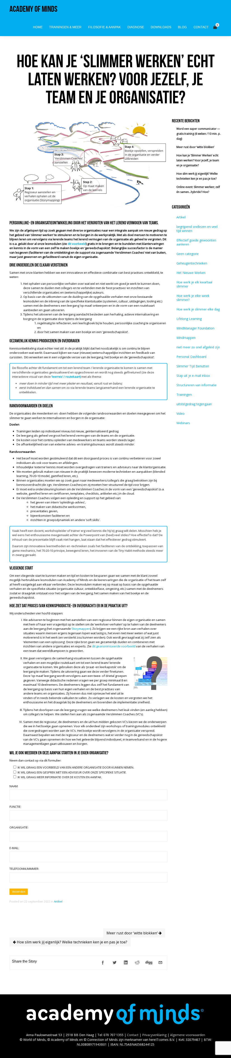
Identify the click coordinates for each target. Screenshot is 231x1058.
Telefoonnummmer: (24, 869)
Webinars (183, 423)
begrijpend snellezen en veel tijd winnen (196, 229)
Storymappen (81, 629)
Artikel (58, 901)
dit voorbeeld (77, 244)
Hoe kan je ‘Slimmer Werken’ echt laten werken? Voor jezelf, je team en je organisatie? (197, 160)
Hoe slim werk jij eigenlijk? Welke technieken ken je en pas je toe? (71, 942)
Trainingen (184, 394)
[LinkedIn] (125, 962)
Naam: (13, 786)
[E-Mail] (160, 962)
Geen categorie (187, 254)
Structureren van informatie (196, 385)
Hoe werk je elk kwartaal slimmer (194, 284)
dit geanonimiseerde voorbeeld (113, 646)
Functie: (15, 807)
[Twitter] (114, 962)
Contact (133, 1035)
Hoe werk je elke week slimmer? (192, 298)
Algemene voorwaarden (187, 1035)
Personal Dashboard (191, 356)
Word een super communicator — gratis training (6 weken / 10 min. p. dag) (198, 134)
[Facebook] (102, 962)
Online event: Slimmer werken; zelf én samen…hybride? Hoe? (198, 189)
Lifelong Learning (189, 319)
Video (180, 413)
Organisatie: (18, 827)
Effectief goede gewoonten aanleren (196, 242)
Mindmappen (186, 338)
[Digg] (148, 962)
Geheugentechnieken (191, 263)
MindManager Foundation (195, 328)
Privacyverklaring (154, 1035)
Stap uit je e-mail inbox (193, 375)
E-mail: (14, 848)
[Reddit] (137, 962)
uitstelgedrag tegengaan (194, 404)
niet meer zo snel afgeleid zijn (198, 347)
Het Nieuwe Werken (191, 273)
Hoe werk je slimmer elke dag (198, 309)
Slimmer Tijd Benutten (192, 366)
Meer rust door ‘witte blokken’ (132, 933)
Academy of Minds (33, 9)
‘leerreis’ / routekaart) (66, 377)
